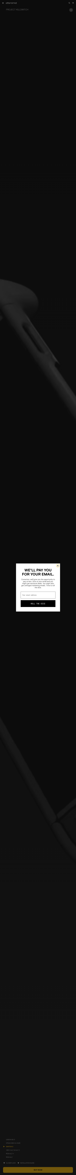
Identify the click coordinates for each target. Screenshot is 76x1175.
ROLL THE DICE (38, 603)
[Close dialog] (57, 565)
